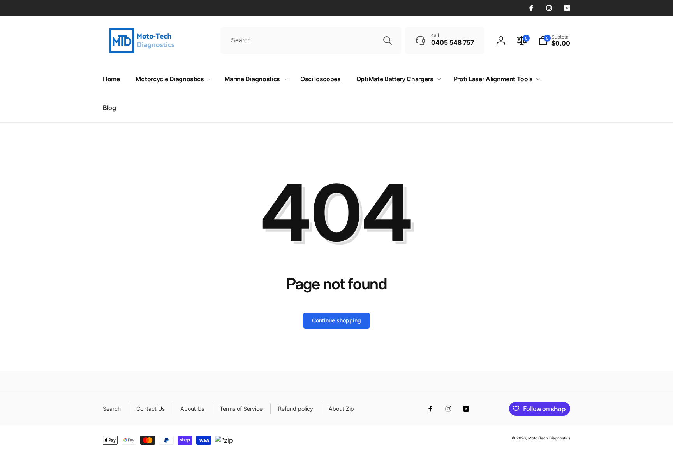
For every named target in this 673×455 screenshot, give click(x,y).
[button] (554, 40)
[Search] (387, 40)
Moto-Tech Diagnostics (549, 438)
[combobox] (310, 40)
